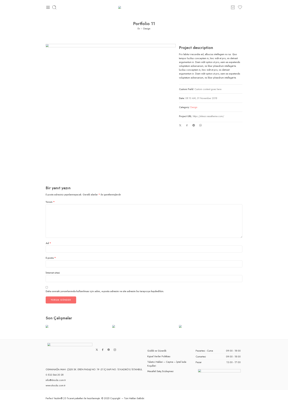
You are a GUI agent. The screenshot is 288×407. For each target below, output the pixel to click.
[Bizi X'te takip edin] (97, 350)
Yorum (50, 202)
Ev (139, 28)
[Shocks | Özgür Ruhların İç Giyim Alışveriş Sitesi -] (144, 7)
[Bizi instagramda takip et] (114, 349)
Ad (48, 243)
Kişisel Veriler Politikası (158, 356)
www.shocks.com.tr (56, 385)
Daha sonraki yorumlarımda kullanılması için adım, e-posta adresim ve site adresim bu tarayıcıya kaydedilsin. (105, 291)
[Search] (54, 7)
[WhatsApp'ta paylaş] (200, 125)
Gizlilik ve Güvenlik (156, 350)
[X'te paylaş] (180, 125)
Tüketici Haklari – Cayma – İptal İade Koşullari (166, 363)
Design (146, 28)
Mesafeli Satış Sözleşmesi (160, 371)
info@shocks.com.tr (56, 380)
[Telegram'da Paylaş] (193, 125)
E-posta (51, 258)
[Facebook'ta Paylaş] (187, 125)
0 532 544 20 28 (55, 374)
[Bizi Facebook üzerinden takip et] (102, 349)
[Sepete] (232, 7)
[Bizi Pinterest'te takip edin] (108, 349)
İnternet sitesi (53, 272)
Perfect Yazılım (53, 398)
